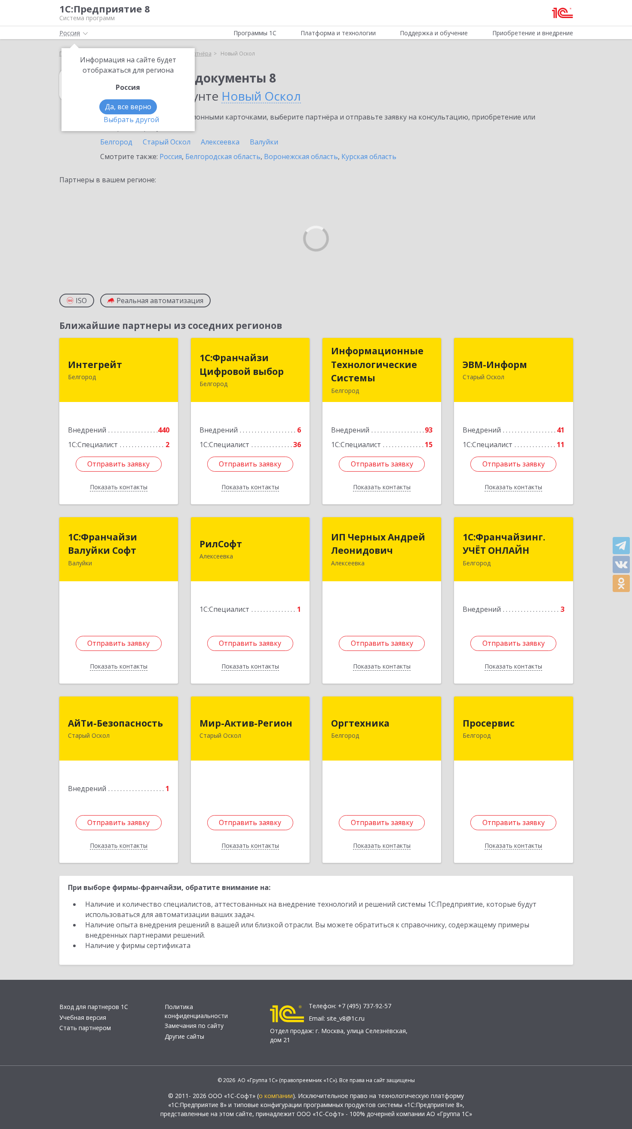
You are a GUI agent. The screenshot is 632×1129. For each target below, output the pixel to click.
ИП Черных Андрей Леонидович (378, 544)
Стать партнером (85, 1028)
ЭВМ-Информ (495, 365)
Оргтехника (360, 723)
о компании (276, 1096)
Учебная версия (82, 1017)
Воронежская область (301, 156)
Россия (171, 156)
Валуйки (264, 142)
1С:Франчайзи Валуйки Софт (102, 544)
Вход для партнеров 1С (93, 1007)
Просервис (489, 723)
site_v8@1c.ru (346, 1018)
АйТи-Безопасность (115, 723)
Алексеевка (220, 142)
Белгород (116, 142)
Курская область (368, 156)
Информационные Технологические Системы (377, 364)
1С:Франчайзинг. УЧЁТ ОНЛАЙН (504, 544)
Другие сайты (184, 1036)
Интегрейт (95, 365)
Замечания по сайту (194, 1026)
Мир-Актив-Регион (245, 723)
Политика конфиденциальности (196, 1011)
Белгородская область (223, 156)
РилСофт (220, 544)
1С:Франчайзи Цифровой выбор (241, 364)
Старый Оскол (166, 142)
